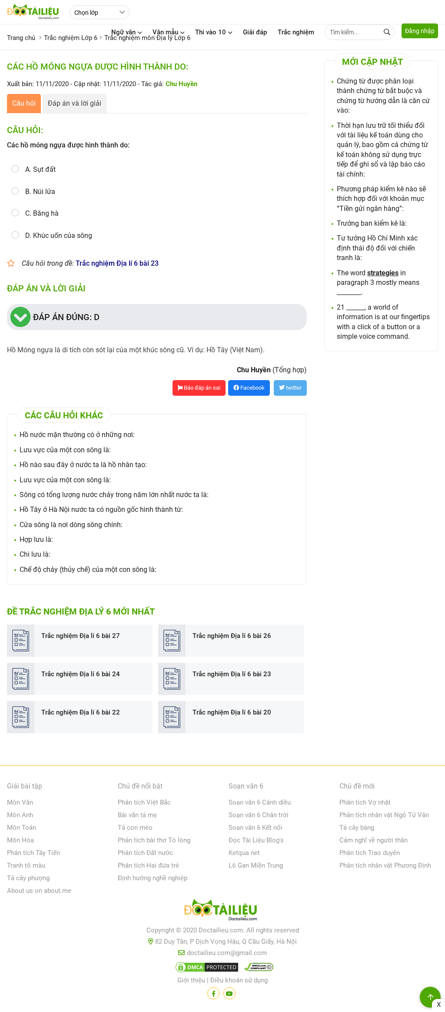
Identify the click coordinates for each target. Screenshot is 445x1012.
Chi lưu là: (35, 554)
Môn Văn (20, 802)
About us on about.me (39, 891)
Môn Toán (21, 828)
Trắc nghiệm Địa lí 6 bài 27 (80, 636)
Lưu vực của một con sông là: (65, 450)
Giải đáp (255, 32)
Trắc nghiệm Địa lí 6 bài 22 (80, 712)
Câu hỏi (24, 103)
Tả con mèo (135, 828)
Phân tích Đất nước (145, 853)
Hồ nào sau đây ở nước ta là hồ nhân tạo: (83, 465)
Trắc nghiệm (296, 32)
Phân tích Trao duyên (369, 853)
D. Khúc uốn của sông (58, 235)
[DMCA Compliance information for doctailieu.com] (257, 969)
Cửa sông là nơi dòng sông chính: (71, 525)
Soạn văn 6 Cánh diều (260, 802)
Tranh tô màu (26, 865)
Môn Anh (20, 815)
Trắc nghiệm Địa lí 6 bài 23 (117, 263)
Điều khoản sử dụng (239, 980)
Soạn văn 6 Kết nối (255, 828)
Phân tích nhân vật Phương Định (385, 865)
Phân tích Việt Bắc (144, 802)
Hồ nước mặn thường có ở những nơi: (77, 435)
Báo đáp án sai (201, 387)
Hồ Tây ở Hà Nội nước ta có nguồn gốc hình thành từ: (101, 509)
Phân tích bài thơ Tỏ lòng (154, 840)
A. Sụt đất (40, 169)
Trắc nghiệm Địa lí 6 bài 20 (232, 712)
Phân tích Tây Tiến (33, 853)
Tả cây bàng (356, 828)
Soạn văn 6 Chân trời (259, 815)
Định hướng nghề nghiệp (152, 878)
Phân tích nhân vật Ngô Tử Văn (384, 815)
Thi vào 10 (210, 32)
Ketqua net (244, 853)
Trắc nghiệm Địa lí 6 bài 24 (80, 674)
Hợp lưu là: (36, 539)
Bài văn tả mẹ (137, 815)
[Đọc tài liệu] (213, 993)
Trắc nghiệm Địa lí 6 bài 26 (232, 636)
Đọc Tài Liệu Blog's (256, 840)
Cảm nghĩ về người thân (373, 840)
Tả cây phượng (28, 878)
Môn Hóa (20, 840)
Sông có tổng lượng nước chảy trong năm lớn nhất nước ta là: (114, 495)
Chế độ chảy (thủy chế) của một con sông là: (88, 569)
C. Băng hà (42, 213)
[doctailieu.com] (222, 911)
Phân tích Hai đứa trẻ (148, 865)
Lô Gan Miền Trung (256, 865)
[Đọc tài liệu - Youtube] (229, 993)
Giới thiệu (191, 980)
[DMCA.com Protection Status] (205, 969)
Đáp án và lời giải (74, 103)
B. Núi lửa (40, 191)
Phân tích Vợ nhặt (365, 802)
